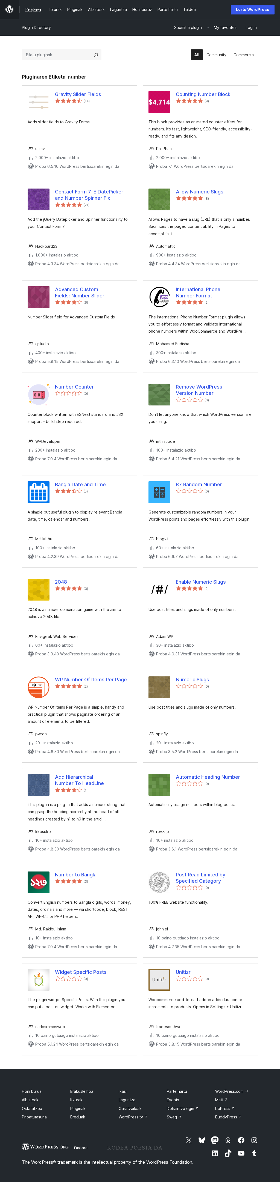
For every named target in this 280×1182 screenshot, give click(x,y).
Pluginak (78, 1108)
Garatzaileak (130, 1108)
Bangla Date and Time (80, 484)
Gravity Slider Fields (78, 94)
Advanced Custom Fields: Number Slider (79, 292)
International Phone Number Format (198, 292)
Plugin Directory (36, 27)
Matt (221, 1099)
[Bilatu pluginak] (96, 54)
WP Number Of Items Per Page (91, 679)
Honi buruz (32, 1091)
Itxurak (76, 1099)
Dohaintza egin (183, 1108)
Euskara (81, 1147)
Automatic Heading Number (208, 777)
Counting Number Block (203, 94)
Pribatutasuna (34, 1117)
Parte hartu (177, 1091)
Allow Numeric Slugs (199, 192)
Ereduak (77, 1117)
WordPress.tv (133, 1117)
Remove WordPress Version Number (199, 390)
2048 (61, 582)
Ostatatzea (32, 1108)
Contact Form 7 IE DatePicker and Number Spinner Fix (89, 195)
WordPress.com (231, 1091)
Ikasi (123, 1091)
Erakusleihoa (81, 1091)
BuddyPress (228, 1117)
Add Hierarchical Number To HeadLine (79, 780)
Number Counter (74, 387)
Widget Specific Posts (81, 972)
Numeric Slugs (192, 679)
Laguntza (127, 1099)
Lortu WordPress (252, 9)
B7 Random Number (199, 484)
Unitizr (183, 972)
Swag (174, 1117)
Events (173, 1099)
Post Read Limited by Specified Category (200, 878)
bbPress (225, 1108)
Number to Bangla (76, 874)
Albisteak (30, 1099)
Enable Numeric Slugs (201, 582)
